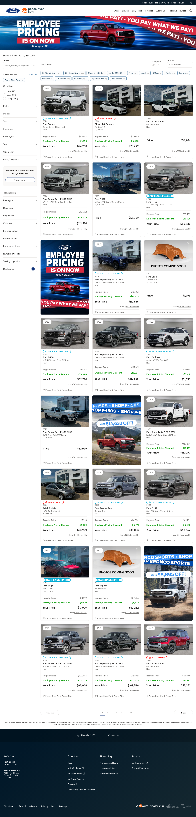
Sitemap (63, 806)
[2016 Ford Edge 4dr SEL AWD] (65, 561)
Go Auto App (74, 779)
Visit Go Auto (74, 768)
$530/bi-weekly (184, 229)
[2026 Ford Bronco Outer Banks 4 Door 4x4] (65, 100)
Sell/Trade (137, 10)
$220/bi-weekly (132, 151)
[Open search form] (190, 10)
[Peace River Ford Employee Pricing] (116, 430)
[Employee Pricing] (65, 277)
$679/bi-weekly (80, 690)
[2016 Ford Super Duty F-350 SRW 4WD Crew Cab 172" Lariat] (65, 411)
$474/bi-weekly (132, 229)
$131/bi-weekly (80, 612)
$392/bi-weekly (184, 151)
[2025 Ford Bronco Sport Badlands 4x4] (168, 100)
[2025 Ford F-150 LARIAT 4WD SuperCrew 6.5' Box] (117, 178)
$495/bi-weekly (80, 457)
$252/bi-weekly (132, 535)
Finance (149, 10)
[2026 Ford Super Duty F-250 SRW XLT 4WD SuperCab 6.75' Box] (65, 639)
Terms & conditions (28, 806)
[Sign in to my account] (191, 3)
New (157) (11, 91)
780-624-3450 (10, 764)
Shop (116, 10)
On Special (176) (14, 98)
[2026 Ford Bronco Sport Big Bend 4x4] (117, 484)
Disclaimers (9, 806)
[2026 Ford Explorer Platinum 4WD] (117, 561)
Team (70, 762)
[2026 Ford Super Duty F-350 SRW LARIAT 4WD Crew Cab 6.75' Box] (65, 178)
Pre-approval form (109, 762)
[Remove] (22, 80)
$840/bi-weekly (184, 457)
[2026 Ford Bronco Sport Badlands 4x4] (168, 639)
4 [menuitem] (116, 712)
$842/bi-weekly (80, 229)
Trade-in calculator (109, 773)
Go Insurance (138, 762)
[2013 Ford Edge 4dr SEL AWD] (168, 255)
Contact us (9, 756)
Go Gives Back (75, 773)
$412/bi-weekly (132, 612)
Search (6, 60)
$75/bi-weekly (184, 306)
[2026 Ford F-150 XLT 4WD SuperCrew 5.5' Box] (168, 178)
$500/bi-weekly (80, 151)
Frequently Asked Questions (81, 789)
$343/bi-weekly (184, 384)
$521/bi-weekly (184, 535)
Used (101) (11, 95)
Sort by (170, 60)
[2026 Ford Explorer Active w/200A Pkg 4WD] (168, 333)
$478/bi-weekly (80, 384)
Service (125, 10)
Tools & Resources (177, 10)
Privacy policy (47, 806)
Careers (71, 784)
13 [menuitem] (131, 712)
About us (160, 10)
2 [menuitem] (107, 712)
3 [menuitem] (111, 712)
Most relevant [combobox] (175, 65)
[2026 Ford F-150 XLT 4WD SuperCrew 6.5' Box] (168, 484)
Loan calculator (107, 768)
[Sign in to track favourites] (85, 87)
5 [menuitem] (121, 712)
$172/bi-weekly (80, 535)
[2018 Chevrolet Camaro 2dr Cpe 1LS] (117, 100)
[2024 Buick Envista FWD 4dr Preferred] (65, 484)
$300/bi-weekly (184, 690)
